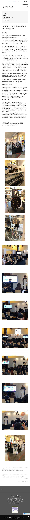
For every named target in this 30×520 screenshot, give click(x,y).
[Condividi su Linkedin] (18, 482)
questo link (17, 518)
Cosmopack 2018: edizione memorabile (15, 476)
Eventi (5, 13)
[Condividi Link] (27, 482)
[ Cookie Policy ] (17, 503)
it (18, 1)
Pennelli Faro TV (8, 17)
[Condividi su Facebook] (21, 482)
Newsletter (26, 4)
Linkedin (5, 19)
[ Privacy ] (11, 503)
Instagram (6, 21)
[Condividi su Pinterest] (25, 482)
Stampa (5, 15)
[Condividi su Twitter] (23, 482)
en (20, 1)
